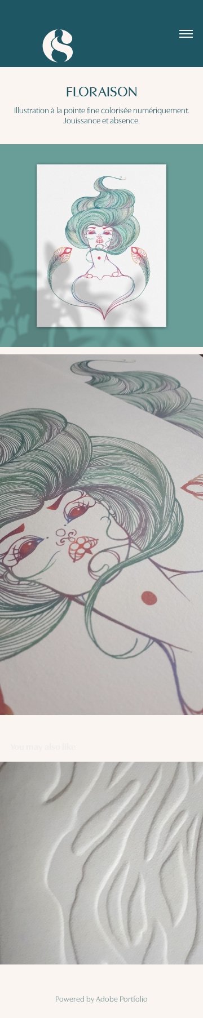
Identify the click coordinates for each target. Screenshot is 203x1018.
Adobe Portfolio (122, 998)
